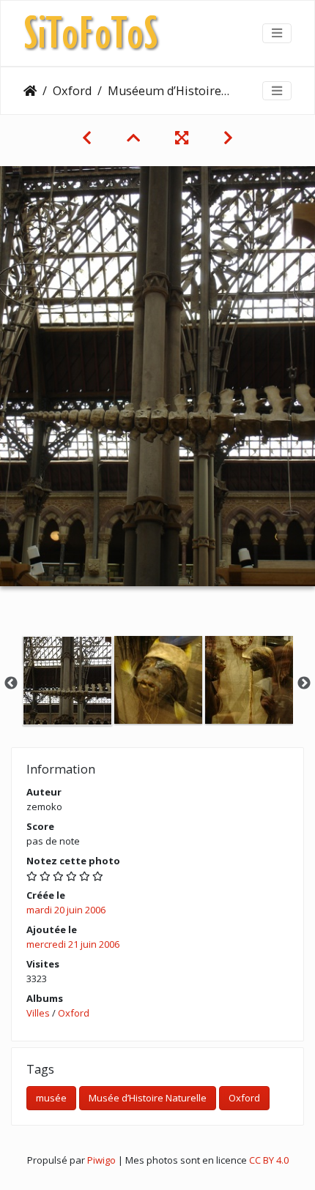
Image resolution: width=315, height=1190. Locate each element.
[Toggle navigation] (277, 32)
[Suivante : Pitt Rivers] (228, 137)
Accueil (30, 91)
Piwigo (101, 1160)
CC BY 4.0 (269, 1160)
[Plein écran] (182, 137)
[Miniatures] (133, 137)
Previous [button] (11, 683)
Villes (38, 1012)
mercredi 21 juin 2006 (72, 944)
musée (51, 1097)
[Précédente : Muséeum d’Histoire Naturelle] (86, 137)
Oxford (72, 91)
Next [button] (304, 683)
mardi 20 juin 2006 (65, 909)
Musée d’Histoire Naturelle (148, 1097)
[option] (67, 680)
